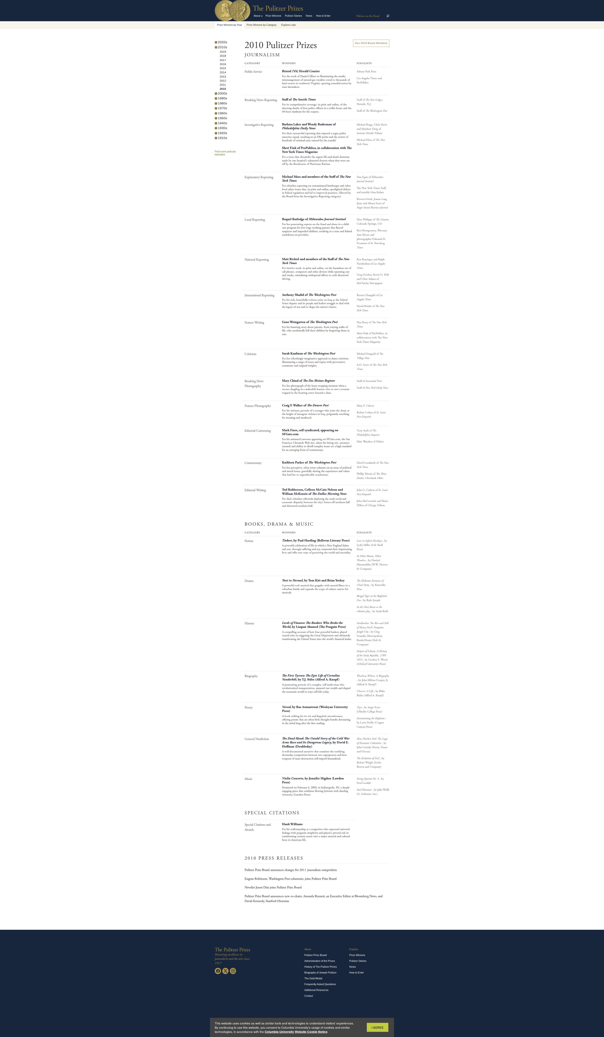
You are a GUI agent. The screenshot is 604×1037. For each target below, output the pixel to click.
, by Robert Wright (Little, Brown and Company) (370, 762)
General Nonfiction (257, 739)
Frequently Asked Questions (320, 984)
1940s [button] (222, 123)
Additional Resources (316, 990)
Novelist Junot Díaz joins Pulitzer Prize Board (273, 887)
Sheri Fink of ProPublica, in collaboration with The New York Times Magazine (317, 150)
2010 (223, 88)
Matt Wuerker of (370, 441)
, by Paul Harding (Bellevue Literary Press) (316, 540)
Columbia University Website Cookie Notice (296, 1032)
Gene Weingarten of (310, 322)
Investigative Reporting (259, 125)
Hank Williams (292, 824)
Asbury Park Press (366, 71)
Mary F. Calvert (365, 405)
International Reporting (259, 295)
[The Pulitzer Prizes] (232, 949)
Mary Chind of (308, 381)
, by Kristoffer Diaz (371, 585)
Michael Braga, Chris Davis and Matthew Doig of (372, 129)
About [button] (257, 15)
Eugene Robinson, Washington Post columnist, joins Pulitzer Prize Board (291, 879)
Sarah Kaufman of (308, 353)
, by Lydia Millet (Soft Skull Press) (372, 545)
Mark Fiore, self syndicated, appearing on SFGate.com (310, 432)
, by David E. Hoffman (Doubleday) (316, 742)
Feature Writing (254, 323)
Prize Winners (273, 15)
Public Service (253, 72)
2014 (223, 72)
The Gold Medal (313, 978)
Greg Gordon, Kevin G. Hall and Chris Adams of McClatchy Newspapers (373, 279)
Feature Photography (258, 406)
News (309, 15)
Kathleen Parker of (309, 462)
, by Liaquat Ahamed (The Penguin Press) (314, 625)
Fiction (249, 541)
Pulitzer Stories (293, 15)
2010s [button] (222, 47)
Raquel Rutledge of (314, 219)
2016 (223, 64)
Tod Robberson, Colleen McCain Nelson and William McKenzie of (314, 492)
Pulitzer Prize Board (315, 955)
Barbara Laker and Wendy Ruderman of (309, 126)
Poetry (249, 707)
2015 (223, 68)
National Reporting (257, 260)
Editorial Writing (255, 490)
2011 (223, 84)
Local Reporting (255, 220)
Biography (251, 676)
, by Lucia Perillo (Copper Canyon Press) (371, 722)
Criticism (250, 354)
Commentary (253, 463)
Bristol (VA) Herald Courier (301, 71)
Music (248, 779)
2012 (223, 80)
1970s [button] (222, 108)
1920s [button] (222, 133)
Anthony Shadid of (309, 295)
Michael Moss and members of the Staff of (316, 179)
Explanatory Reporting (259, 177)
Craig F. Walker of (305, 405)
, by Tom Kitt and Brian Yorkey (313, 580)
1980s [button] (222, 103)
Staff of (299, 100)
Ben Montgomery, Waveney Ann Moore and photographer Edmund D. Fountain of (372, 239)
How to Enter (323, 15)
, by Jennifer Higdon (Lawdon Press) (313, 780)
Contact (308, 996)
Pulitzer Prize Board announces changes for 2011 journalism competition (291, 870)
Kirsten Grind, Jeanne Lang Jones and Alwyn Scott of (372, 203)
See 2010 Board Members (371, 43)
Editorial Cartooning (258, 431)
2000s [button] (222, 93)
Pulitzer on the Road (367, 16)
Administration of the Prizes (319, 961)
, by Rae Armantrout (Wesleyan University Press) (315, 709)
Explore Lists (288, 25)
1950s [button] (222, 118)
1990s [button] (222, 98)
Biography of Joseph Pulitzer (320, 972)
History (249, 623)
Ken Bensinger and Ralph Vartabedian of (371, 264)
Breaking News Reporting (261, 100)
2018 (223, 55)
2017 (223, 60)
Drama (249, 581)
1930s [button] (222, 128)
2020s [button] (222, 42)
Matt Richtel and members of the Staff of (315, 261)
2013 (223, 76)
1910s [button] (222, 138)
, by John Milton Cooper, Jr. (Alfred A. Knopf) (373, 680)
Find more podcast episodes (225, 153)
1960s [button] (222, 113)
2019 (223, 51)
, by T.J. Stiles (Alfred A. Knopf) (311, 678)
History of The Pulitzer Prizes (320, 966)
